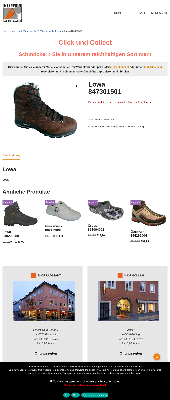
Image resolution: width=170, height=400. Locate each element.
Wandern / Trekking (50, 31)
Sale (142, 13)
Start (4, 31)
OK (66, 395)
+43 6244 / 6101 (133, 339)
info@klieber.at (119, 67)
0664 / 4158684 (152, 67)
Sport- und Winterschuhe (24, 31)
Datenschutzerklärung (95, 395)
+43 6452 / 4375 (48, 339)
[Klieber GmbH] (12, 13)
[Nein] (166, 381)
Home (118, 13)
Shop (130, 13)
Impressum (159, 13)
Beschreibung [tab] (11, 155)
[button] (76, 86)
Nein (75, 395)
